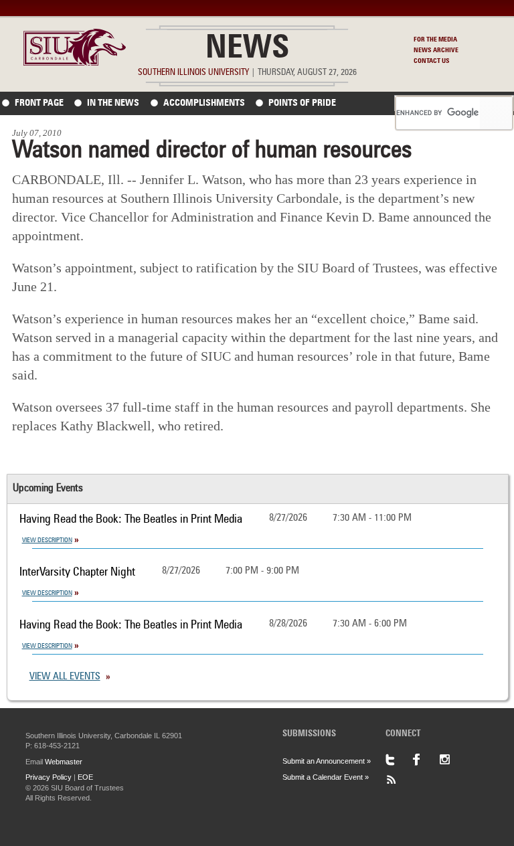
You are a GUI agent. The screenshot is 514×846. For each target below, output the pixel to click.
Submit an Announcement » (326, 761)
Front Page (39, 103)
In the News (113, 103)
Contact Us (432, 61)
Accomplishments (204, 103)
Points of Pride (302, 103)
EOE (85, 777)
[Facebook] (425, 760)
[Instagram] (452, 760)
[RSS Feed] (399, 780)
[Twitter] (399, 760)
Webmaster (63, 762)
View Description (47, 540)
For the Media (435, 39)
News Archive (436, 50)
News (247, 49)
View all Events (64, 677)
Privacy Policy (48, 777)
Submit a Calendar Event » (325, 777)
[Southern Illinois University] (74, 62)
